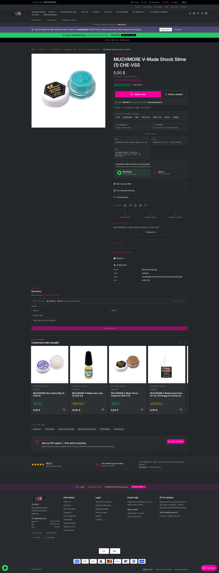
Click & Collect (69, 509)
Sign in (176, 2)
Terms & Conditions (104, 502)
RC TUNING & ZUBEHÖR (158, 12)
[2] (42, 306)
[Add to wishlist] (65, 349)
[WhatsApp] (135, 205)
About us (67, 502)
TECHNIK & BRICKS (39, 12)
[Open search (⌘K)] (190, 13)
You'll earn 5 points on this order (128, 80)
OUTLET (138, 7)
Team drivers (68, 530)
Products (43, 49)
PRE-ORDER (158, 7)
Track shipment (69, 516)
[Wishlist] (198, 13)
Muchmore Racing (40, 386)
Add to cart (140, 94)
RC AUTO (107, 12)
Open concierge (177, 441)
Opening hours (69, 523)
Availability (67, 519)
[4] (48, 306)
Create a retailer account (170, 516)
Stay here (178, 29)
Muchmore (37, 429)
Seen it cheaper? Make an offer (133, 108)
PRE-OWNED (147, 7)
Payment (67, 505)
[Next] (186, 342)
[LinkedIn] (130, 205)
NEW (166, 7)
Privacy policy (101, 512)
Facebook (39, 533)
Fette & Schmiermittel (89, 49)
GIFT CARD (174, 7)
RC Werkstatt (56, 49)
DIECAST (52, 12)
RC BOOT (96, 12)
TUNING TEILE (51, 20)
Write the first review (52, 295)
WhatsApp (51, 537)
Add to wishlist (175, 94)
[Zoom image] (68, 91)
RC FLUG (84, 12)
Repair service (69, 527)
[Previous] (180, 342)
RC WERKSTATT (139, 12)
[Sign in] (202, 13)
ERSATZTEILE (36, 20)
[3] (45, 306)
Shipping (67, 512)
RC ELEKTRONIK (122, 12)
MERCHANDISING (50, 15)
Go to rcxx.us (165, 29)
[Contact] (194, 13)
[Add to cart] (64, 409)
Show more (118, 243)
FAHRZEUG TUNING (69, 20)
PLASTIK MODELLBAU (68, 12)
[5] (50, 306)
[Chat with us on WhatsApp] (5, 568)
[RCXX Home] (18, 13)
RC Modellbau (105, 429)
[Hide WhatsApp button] (10, 569)
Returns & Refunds (103, 505)
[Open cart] (206, 13)
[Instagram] (140, 205)
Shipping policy (102, 509)
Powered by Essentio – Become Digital (172, 569)
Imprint (98, 516)
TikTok (38, 537)
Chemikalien (70, 49)
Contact (99, 519)
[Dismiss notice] (186, 29)
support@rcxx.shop (135, 513)
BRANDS (183, 7)
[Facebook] (125, 205)
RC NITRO (35, 15)
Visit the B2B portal (168, 512)
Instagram (53, 533)
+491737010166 (134, 517)
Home (33, 49)
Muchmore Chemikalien (87, 429)
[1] (39, 306)
